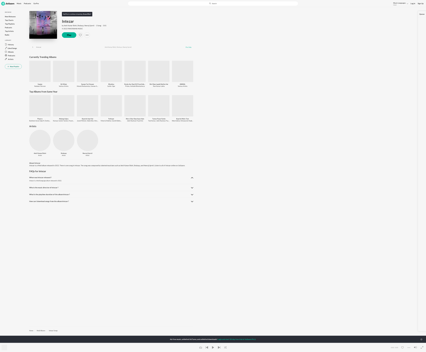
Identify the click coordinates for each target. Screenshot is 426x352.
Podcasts (27, 3)
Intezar (38, 47)
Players (40, 119)
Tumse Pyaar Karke (159, 119)
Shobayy (80, 26)
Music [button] (19, 3)
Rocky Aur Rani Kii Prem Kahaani (135, 84)
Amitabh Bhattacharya (137, 86)
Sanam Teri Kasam (87, 84)
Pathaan (111, 119)
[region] (111, 330)
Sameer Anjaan (96, 86)
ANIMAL (182, 84)
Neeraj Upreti (89, 26)
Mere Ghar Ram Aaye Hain (135, 119)
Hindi (394, 5)
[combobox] (213, 3)
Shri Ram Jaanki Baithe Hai (159, 84)
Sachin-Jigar (111, 86)
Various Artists (63, 86)
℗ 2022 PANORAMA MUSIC (72, 29)
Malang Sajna (63, 119)
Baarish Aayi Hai (87, 119)
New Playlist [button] (14, 66)
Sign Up (421, 3)
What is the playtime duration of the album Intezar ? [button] (49, 194)
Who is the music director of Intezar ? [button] (43, 188)
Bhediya (111, 84)
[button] (400, 4)
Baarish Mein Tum (182, 119)
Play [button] (69, 35)
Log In (413, 3)
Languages (399, 3)
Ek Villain (64, 84)
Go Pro (36, 3)
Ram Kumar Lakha (159, 86)
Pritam (127, 86)
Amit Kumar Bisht (70, 26)
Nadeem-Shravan (40, 86)
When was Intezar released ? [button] (40, 177)
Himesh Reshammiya (83, 86)
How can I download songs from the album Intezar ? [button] (49, 201)
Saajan (40, 84)
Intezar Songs (53, 330)
